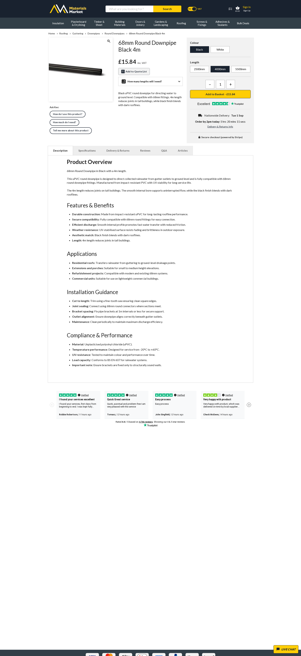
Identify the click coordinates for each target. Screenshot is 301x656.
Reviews (145, 150)
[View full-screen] (109, 41)
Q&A (164, 150)
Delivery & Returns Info (220, 126)
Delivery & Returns (117, 150)
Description (60, 150)
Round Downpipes (114, 33)
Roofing (63, 33)
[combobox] (129, 9)
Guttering (77, 33)
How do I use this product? (67, 114)
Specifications (87, 150)
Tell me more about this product (70, 130)
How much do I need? (64, 122)
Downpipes (94, 33)
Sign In (247, 7)
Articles (183, 150)
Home (51, 33)
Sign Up (246, 10)
